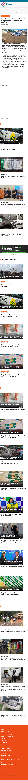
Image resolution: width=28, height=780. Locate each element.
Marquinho (4, 311)
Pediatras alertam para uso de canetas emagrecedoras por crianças (13, 345)
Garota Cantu (5, 752)
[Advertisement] (14, 102)
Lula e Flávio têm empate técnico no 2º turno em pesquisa (12, 567)
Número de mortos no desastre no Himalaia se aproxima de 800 (11, 462)
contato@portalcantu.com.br (19, 0)
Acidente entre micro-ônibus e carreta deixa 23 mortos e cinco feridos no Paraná (13, 630)
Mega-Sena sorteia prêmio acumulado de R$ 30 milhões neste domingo (13, 593)
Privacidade (4, 733)
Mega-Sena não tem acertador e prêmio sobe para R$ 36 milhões (13, 375)
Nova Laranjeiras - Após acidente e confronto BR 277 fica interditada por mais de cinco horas (13, 659)
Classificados (5, 748)
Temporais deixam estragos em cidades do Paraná (13, 285)
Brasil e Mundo (5, 371)
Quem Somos (5, 731)
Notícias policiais (6, 755)
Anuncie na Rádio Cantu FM (8, 736)
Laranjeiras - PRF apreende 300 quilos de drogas (13, 715)
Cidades (3, 740)
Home (2, 729)
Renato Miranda (15, 775)
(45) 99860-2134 (7, 0)
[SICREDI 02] (14, 250)
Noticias (3, 739)
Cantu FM (4, 744)
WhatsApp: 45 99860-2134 (9, 765)
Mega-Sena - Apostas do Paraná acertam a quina (14, 488)
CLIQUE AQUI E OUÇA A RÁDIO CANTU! (14, 13)
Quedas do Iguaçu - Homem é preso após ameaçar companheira (13, 148)
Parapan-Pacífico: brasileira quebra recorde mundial (11, 514)
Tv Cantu (4, 742)
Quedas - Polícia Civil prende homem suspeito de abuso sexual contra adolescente (12, 234)
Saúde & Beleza (5, 341)
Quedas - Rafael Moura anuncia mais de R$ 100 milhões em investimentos (13, 205)
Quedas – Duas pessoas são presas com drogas (13, 176)
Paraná (3, 281)
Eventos (3, 754)
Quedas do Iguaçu (5, 16)
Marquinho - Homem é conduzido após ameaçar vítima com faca (12, 315)
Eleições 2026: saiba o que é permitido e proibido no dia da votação (13, 541)
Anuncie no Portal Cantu (8, 735)
